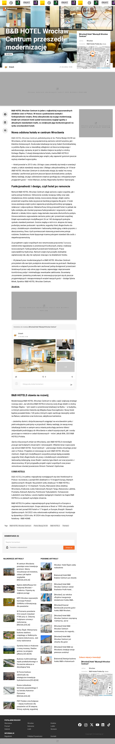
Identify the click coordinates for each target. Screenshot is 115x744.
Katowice (31, 726)
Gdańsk (7, 729)
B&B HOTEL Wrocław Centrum (24, 138)
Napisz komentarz (13, 542)
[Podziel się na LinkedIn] (5, 122)
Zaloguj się (69, 547)
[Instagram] (86, 725)
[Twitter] (91, 725)
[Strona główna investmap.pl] (10, 9)
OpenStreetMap (105, 68)
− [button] (107, 63)
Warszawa (8, 723)
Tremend (67, 243)
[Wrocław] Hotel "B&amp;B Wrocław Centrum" (93, 35)
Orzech (20, 333)
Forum (85, 9)
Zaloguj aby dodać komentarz (33, 384)
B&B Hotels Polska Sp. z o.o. (96, 44)
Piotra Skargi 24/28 (41, 526)
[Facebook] (80, 725)
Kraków (53, 723)
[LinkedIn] (103, 725)
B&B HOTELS (17, 477)
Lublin (53, 726)
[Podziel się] (5, 114)
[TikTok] (109, 725)
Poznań (7, 726)
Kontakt (53, 736)
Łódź (29, 729)
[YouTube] (97, 725)
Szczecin (54, 729)
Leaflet (98, 68)
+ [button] (107, 60)
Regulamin (8, 736)
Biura (75, 9)
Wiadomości (99, 9)
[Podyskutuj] (5, 130)
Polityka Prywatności (35, 736)
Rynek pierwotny (60, 9)
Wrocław (90, 41)
